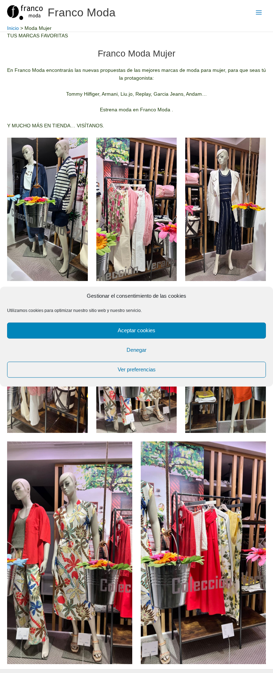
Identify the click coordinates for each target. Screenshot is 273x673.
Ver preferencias (137, 369)
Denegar (136, 350)
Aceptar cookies (136, 330)
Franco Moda (82, 12)
